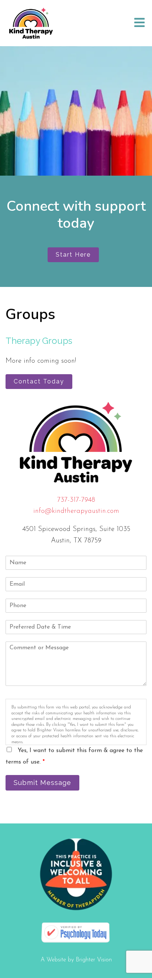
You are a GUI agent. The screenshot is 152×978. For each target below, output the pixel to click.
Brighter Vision (94, 960)
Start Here (73, 254)
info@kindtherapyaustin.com (76, 511)
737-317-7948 (76, 500)
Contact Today (39, 381)
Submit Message (42, 782)
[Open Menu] (139, 23)
